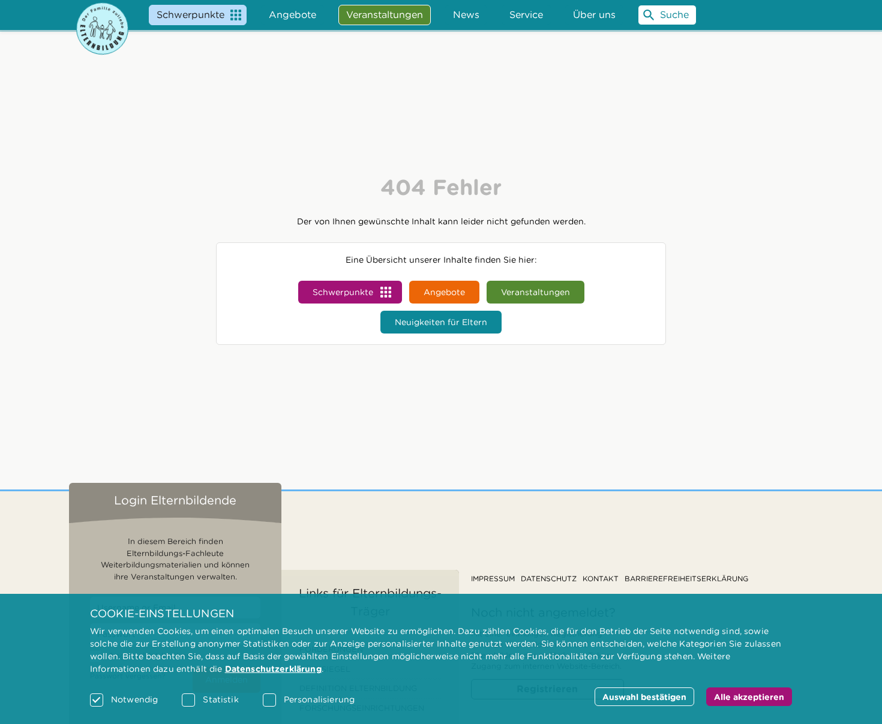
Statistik (220, 699)
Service (526, 14)
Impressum (493, 578)
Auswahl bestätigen (644, 697)
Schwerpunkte (190, 14)
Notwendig (134, 699)
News (466, 14)
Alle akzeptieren (749, 697)
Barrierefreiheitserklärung (686, 578)
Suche (674, 14)
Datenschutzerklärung (273, 669)
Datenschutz (549, 578)
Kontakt (601, 578)
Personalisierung (319, 699)
